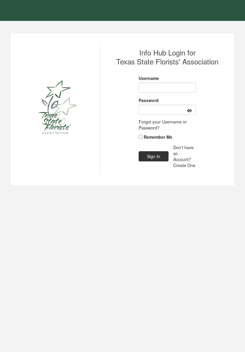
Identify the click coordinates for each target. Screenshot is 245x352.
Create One (184, 165)
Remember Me (158, 137)
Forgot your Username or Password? (163, 125)
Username (149, 78)
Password (149, 100)
